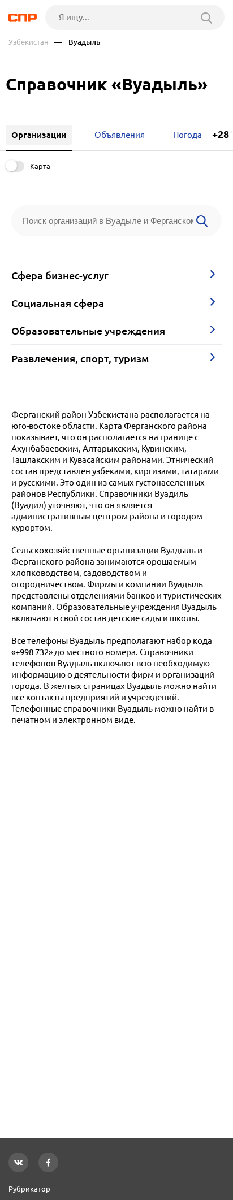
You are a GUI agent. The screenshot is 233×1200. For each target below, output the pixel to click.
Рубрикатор (29, 1188)
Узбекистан (28, 42)
